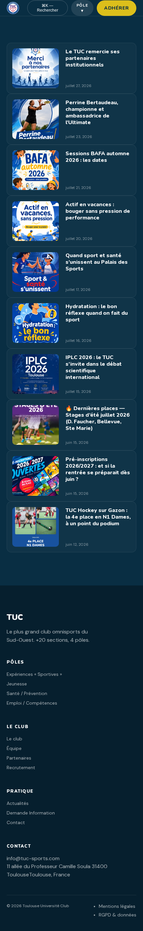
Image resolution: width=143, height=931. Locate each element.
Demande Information (31, 813)
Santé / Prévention (27, 693)
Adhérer (116, 8)
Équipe (14, 748)
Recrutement (21, 767)
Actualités (18, 803)
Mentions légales (117, 906)
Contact (16, 822)
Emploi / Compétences (32, 703)
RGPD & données (117, 915)
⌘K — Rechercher (47, 8)
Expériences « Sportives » (34, 674)
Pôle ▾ (82, 8)
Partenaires (19, 758)
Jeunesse (17, 684)
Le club (14, 739)
